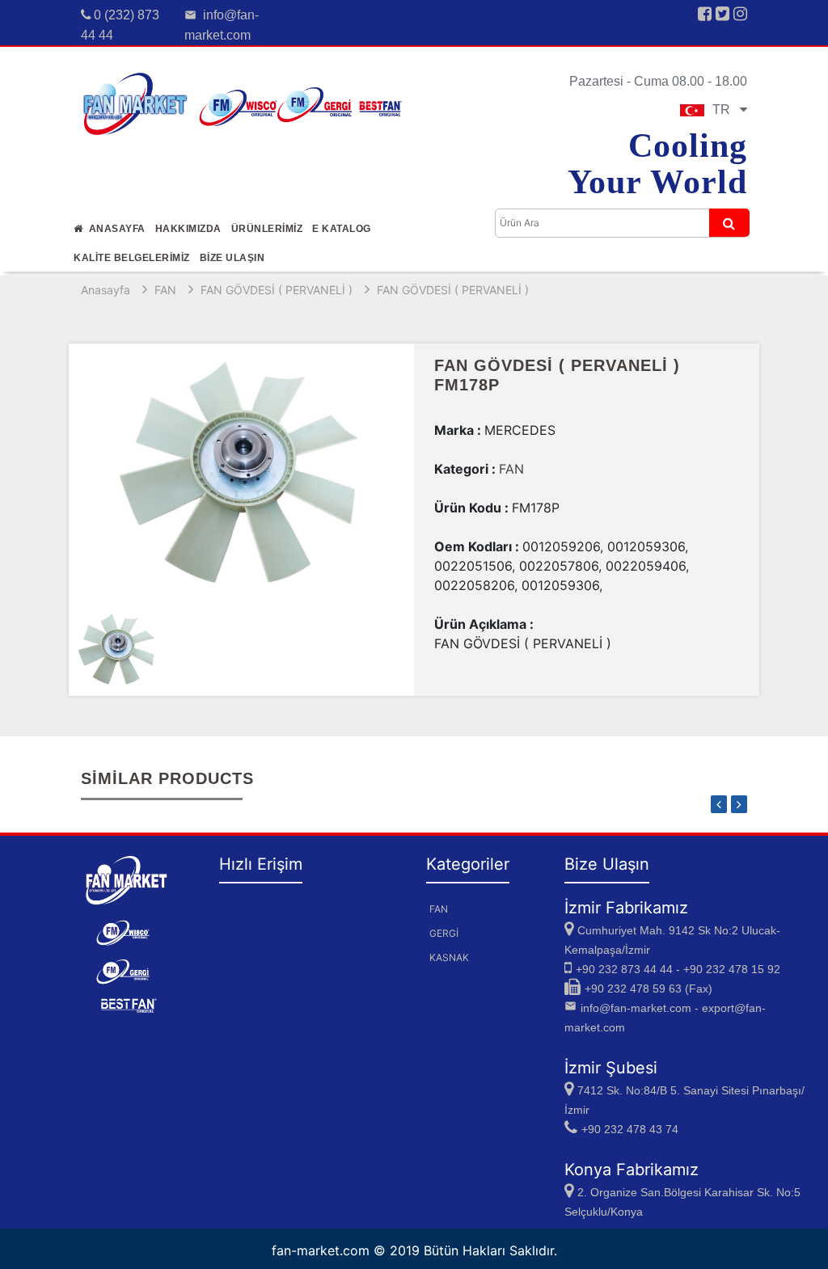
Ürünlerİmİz (267, 228)
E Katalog (341, 228)
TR (726, 109)
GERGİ (443, 933)
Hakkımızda (188, 228)
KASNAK (449, 957)
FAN (165, 290)
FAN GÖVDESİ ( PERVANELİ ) (277, 290)
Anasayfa (114, 228)
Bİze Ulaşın (232, 257)
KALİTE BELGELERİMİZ (132, 257)
